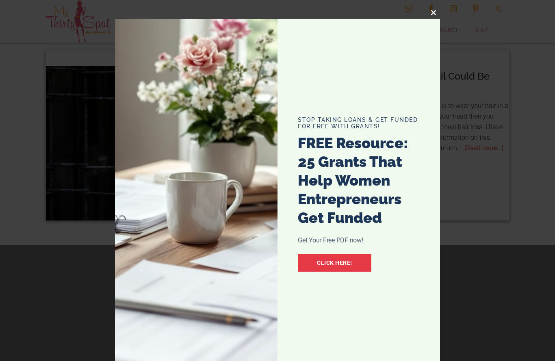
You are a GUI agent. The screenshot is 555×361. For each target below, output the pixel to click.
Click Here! (334, 262)
